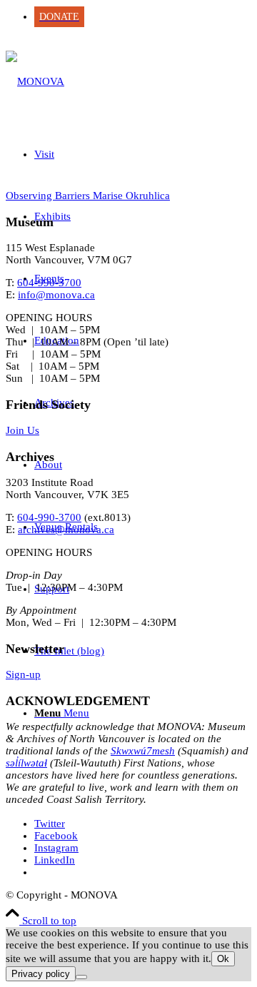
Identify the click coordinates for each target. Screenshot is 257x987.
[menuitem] (142, 17)
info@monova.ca (56, 294)
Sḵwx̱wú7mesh (143, 750)
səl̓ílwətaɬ (26, 763)
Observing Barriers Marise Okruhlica (88, 195)
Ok (223, 958)
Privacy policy (40, 973)
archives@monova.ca (66, 529)
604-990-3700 (49, 282)
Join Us (22, 430)
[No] (81, 977)
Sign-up (23, 674)
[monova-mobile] (35, 81)
